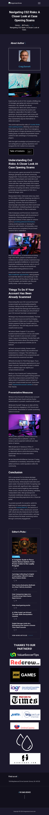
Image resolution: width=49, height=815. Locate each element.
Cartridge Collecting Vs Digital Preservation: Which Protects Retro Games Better (23, 576)
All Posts (25, 25)
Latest (17, 556)
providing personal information (24, 222)
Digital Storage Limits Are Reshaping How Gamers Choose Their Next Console (23, 625)
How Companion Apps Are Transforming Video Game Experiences (21, 596)
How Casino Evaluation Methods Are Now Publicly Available (23, 586)
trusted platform (21, 507)
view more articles (19, 635)
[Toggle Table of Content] (28, 152)
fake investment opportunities (19, 274)
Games (12, 94)
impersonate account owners (22, 384)
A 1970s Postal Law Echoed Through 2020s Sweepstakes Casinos (22, 614)
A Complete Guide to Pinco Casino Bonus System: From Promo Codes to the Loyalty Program (23, 563)
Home (17, 25)
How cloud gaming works (21, 605)
